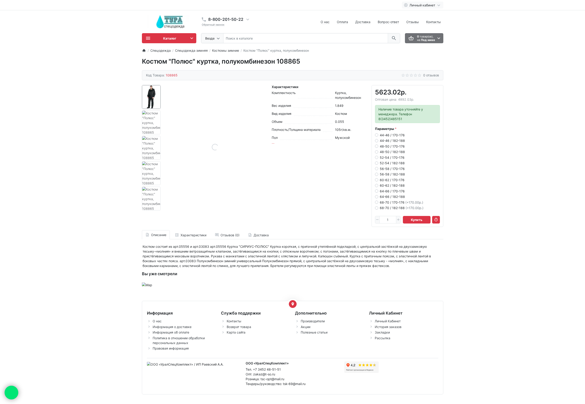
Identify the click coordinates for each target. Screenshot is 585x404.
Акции (305, 327)
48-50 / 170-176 (392, 146)
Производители (313, 321)
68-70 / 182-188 (401, 208)
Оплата (342, 22)
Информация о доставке (172, 327)
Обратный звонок (213, 24)
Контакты (433, 22)
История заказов (388, 327)
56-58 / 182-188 (392, 174)
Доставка (362, 22)
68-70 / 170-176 (401, 202)
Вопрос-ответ (388, 22)
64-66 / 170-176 (392, 191)
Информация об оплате (171, 332)
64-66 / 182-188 (392, 197)
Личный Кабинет (388, 321)
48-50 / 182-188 (392, 152)
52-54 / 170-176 (392, 157)
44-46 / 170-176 (392, 135)
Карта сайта (236, 332)
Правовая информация (171, 348)
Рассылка (382, 338)
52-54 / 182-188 (392, 163)
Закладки (382, 332)
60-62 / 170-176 (392, 180)
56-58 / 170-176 (392, 169)
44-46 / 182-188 (392, 141)
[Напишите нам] (11, 392)
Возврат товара (239, 327)
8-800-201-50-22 (225, 19)
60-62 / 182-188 (392, 185)
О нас (325, 22)
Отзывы (412, 22)
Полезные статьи (314, 332)
